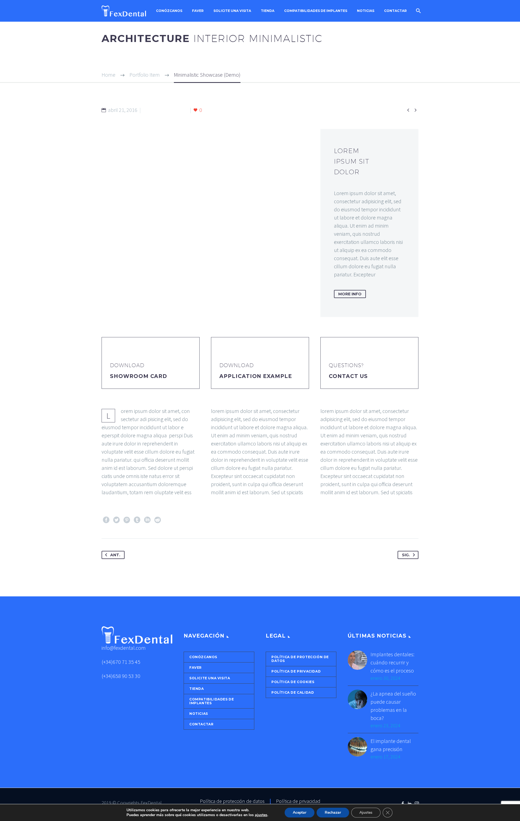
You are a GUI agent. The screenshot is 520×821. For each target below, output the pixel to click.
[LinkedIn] (147, 520)
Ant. (115, 554)
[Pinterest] (126, 520)
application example (255, 376)
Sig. (406, 554)
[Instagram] (417, 803)
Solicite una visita (232, 11)
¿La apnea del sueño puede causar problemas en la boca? (393, 705)
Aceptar (299, 812)
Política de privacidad (296, 671)
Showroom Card (138, 376)
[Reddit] (157, 520)
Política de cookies (292, 682)
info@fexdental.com (124, 647)
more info (350, 294)
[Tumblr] (137, 520)
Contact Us (348, 376)
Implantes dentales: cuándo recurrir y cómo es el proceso (392, 662)
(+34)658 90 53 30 (121, 676)
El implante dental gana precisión (390, 745)
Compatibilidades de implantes (315, 11)
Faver (198, 11)
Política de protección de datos (300, 659)
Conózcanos (169, 11)
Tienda (267, 11)
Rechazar (333, 812)
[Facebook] (106, 520)
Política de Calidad (292, 692)
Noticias (365, 11)
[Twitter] (116, 520)
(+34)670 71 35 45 (121, 661)
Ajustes (365, 812)
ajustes (261, 815)
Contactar (395, 11)
